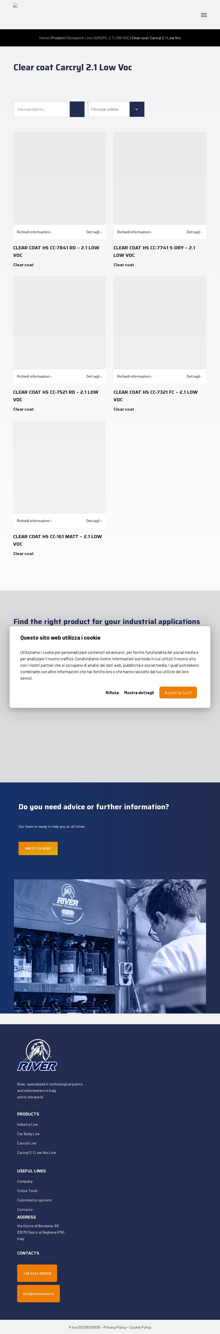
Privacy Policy (115, 1327)
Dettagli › (94, 231)
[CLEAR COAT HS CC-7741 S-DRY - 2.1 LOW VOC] (159, 178)
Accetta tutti (178, 692)
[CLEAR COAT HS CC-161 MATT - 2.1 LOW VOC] (59, 467)
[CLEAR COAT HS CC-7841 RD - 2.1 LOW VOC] (59, 178)
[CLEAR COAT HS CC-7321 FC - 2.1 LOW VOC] (159, 322)
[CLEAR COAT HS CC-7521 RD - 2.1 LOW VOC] (59, 322)
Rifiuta (112, 692)
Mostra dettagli (139, 692)
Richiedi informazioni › (34, 231)
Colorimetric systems (34, 1200)
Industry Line (27, 1124)
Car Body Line (28, 1133)
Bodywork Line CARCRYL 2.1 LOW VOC (98, 37)
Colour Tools (27, 1190)
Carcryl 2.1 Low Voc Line (36, 1152)
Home (44, 37)
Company (24, 1181)
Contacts (25, 1209)
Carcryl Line (26, 1143)
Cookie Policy (140, 1327)
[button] (204, 14)
